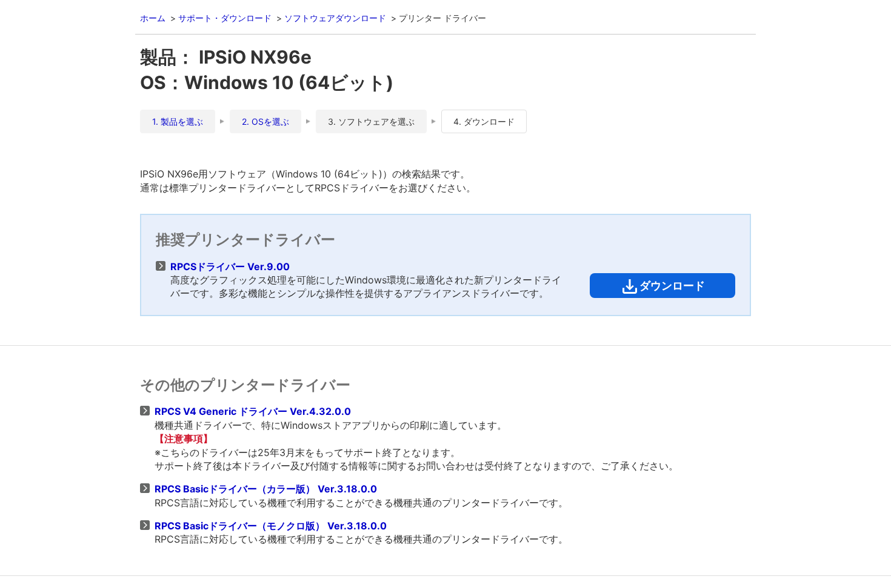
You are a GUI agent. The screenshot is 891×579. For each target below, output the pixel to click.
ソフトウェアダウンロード (335, 18)
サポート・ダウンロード (225, 18)
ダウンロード (672, 285)
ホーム (152, 18)
